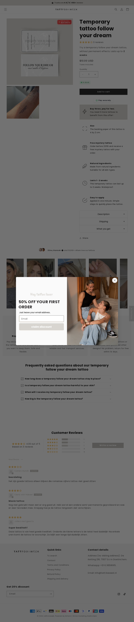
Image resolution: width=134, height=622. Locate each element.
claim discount (41, 327)
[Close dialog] (114, 280)
